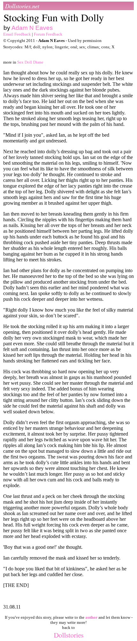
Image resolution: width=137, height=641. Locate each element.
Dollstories (68, 634)
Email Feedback (17, 34)
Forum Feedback (48, 34)
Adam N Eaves (32, 27)
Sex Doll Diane (30, 62)
